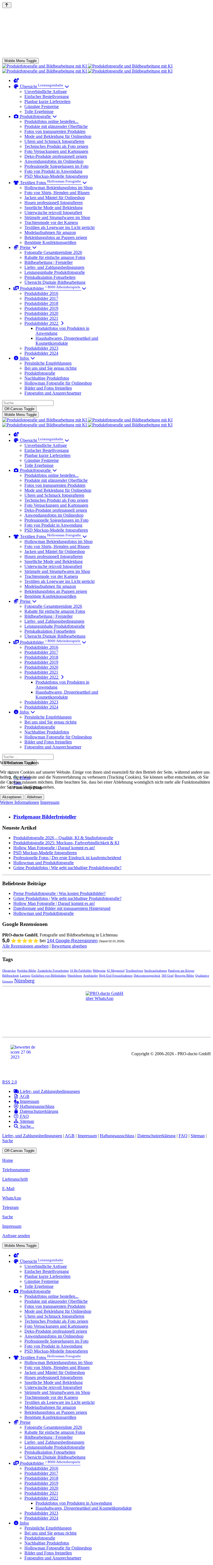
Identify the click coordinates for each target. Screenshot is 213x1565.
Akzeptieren (11, 797)
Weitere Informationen (19, 802)
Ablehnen (34, 797)
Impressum (49, 802)
